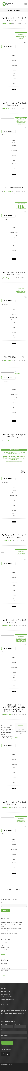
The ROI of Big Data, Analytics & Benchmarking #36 (14, 19)
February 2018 (5, 966)
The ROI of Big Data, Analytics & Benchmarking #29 (14, 803)
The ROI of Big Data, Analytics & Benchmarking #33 (14, 435)
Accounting (14, 70)
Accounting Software (14, 63)
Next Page (18, 889)
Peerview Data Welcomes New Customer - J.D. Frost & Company (12, 925)
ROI (14, 83)
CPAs (14, 68)
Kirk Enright (7, 23)
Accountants (14, 78)
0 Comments (5, 50)
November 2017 (5, 963)
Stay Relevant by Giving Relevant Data (9, 933)
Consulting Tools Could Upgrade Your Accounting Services (13, 930)
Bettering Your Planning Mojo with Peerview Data (11, 928)
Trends (14, 73)
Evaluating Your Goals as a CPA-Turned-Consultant (11, 922)
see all (3, 954)
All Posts (9, 889)
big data (14, 60)
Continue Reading (8, 46)
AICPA (14, 75)
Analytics (14, 57)
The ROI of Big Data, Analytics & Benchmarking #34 (14, 273)
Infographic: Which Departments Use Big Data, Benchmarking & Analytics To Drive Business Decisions (13, 707)
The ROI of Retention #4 (14, 357)
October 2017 (4, 970)
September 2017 (5, 968)
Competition (14, 80)
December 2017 (5, 973)
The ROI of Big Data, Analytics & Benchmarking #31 (14, 621)
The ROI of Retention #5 (14, 187)
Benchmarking (14, 65)
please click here (15, 738)
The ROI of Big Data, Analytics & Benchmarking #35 (14, 104)
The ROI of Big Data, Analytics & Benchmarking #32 (14, 536)
